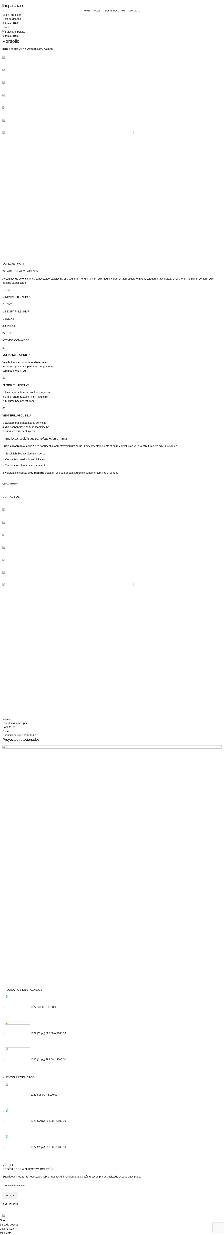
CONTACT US (11, 496)
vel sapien (16, 446)
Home (5, 49)
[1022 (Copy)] (18, 1033)
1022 (34, 1007)
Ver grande (219, 747)
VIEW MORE (10, 484)
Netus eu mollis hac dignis (31, 975)
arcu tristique (36, 472)
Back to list (8, 727)
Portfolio (16, 49)
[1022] (18, 1007)
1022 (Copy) (38, 1033)
